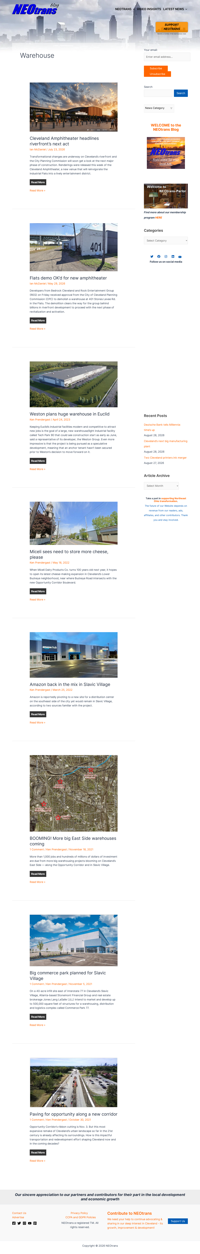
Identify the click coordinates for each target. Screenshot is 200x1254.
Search (148, 86)
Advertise (18, 1217)
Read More (38, 182)
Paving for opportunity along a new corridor (73, 1114)
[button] (133, 9)
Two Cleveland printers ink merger (165, 457)
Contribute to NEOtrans (129, 1213)
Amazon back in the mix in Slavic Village (70, 684)
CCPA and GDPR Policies (80, 1217)
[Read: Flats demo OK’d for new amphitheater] (74, 247)
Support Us (178, 1221)
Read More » (37, 191)
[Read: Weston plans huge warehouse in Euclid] (74, 384)
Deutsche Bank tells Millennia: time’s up (162, 427)
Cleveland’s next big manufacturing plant (165, 444)
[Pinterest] (35, 1223)
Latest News (173, 9)
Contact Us (19, 1213)
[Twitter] (19, 1223)
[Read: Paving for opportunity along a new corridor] (74, 1082)
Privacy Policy (79, 1213)
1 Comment (37, 849)
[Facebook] (14, 1223)
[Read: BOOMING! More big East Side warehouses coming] (74, 793)
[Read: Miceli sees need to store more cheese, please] (74, 523)
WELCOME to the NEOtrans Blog (166, 127)
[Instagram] (24, 1223)
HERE (158, 217)
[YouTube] (29, 1223)
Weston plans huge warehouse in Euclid (70, 414)
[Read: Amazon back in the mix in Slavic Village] (74, 654)
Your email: (151, 49)
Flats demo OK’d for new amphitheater (68, 278)
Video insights (149, 9)
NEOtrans (123, 9)
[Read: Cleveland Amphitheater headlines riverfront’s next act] (74, 106)
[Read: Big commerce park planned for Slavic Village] (74, 940)
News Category (154, 107)
